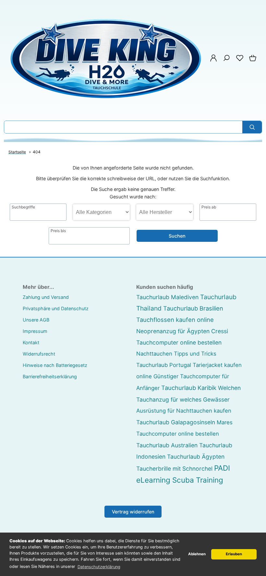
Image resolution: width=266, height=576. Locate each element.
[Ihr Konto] (211, 60)
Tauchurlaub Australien (167, 445)
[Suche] (224, 60)
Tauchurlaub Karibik (188, 387)
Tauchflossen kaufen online (175, 319)
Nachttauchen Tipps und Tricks (176, 353)
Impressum (35, 331)
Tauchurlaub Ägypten (195, 456)
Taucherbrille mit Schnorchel (174, 468)
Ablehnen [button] (197, 554)
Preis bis (58, 231)
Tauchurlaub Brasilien (193, 308)
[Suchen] (252, 127)
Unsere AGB (36, 320)
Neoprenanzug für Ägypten (173, 331)
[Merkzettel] (238, 60)
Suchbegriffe (23, 207)
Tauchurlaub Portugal (163, 365)
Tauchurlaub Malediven (167, 297)
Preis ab (208, 207)
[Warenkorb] (251, 60)
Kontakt (31, 342)
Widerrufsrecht (39, 354)
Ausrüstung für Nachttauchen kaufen (183, 410)
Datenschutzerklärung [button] (99, 566)
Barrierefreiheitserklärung (50, 376)
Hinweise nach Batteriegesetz (55, 365)
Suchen (177, 236)
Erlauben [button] (234, 554)
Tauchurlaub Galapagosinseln (175, 422)
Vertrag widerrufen (133, 511)
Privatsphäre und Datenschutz (56, 308)
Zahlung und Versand (46, 297)
